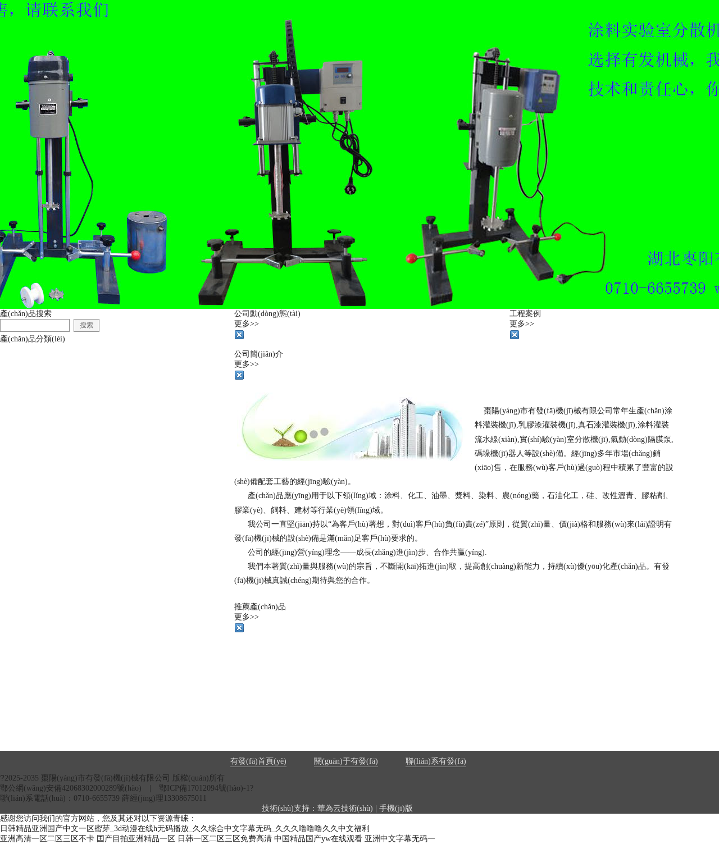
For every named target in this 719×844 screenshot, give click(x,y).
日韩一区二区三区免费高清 (225, 838)
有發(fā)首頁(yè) (258, 761)
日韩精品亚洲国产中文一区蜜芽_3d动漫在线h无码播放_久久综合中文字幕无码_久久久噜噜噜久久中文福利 (185, 828)
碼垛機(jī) (32, 449)
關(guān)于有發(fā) (346, 761)
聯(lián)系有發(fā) (436, 761)
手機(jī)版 (396, 808)
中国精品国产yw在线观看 (318, 838)
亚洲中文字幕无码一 (400, 838)
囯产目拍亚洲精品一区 (136, 838)
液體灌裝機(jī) (40, 357)
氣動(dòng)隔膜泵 (46, 418)
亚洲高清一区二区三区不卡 (47, 838)
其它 (23, 480)
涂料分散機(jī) (40, 388)
